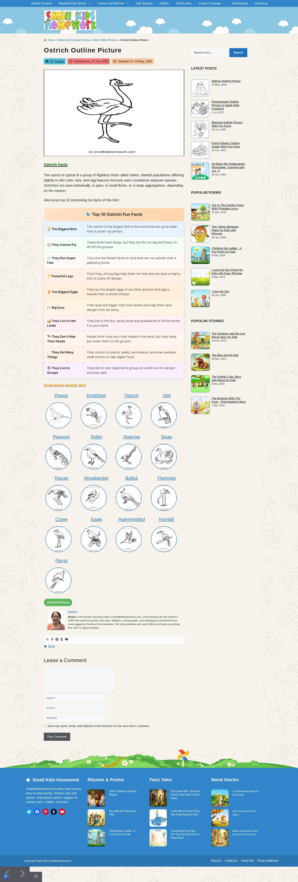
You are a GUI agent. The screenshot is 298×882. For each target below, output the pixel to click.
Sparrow (131, 436)
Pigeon (61, 395)
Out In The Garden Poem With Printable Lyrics (228, 207)
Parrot (61, 560)
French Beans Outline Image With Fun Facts (226, 145)
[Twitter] (47, 639)
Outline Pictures (41, 3)
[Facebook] (52, 639)
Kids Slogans (144, 3)
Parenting (261, 3)
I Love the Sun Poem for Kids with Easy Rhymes (227, 271)
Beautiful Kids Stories (72, 3)
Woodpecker (96, 478)
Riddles (164, 3)
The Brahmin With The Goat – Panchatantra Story (229, 400)
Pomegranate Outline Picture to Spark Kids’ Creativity (226, 105)
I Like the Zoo (220, 291)
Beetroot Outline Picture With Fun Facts (227, 124)
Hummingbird (131, 519)
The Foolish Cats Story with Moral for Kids (226, 378)
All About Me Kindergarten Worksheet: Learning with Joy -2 (228, 167)
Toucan (61, 478)
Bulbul (131, 478)
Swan (166, 436)
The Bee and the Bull (225, 355)
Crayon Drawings (210, 3)
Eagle (96, 519)
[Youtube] (66, 639)
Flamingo (166, 478)
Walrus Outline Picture (226, 81)
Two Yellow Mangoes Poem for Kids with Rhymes (225, 230)
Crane (61, 519)
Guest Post (247, 860)
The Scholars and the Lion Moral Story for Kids (228, 335)
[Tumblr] (61, 639)
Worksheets (240, 3)
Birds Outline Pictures (105, 39)
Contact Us (231, 860)
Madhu (59, 61)
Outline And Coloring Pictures (73, 39)
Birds (51, 646)
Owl (167, 395)
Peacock (61, 436)
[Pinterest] (56, 639)
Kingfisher (96, 395)
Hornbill (166, 519)
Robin (96, 436)
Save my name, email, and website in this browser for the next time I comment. (99, 726)
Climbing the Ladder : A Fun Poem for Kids (227, 250)
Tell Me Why (184, 3)
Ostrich (146, 175)
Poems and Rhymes (111, 3)
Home (51, 39)
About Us (216, 860)
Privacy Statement (267, 860)
